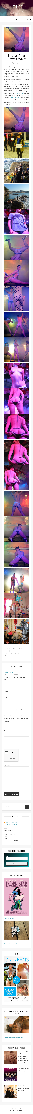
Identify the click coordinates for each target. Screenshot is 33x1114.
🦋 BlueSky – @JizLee (10, 822)
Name (6, 722)
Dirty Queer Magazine (18, 648)
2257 (21, 1108)
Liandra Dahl (14, 651)
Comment (7, 765)
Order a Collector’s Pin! (11, 944)
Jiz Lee (16, 7)
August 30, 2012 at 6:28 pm (11, 674)
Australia (7, 648)
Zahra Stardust (14, 98)
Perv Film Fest (19, 93)
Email (6, 731)
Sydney (17, 653)
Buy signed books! (9, 918)
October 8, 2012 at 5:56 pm (11, 694)
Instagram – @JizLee (10, 824)
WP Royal (20, 1110)
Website (6, 740)
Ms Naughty (8, 672)
